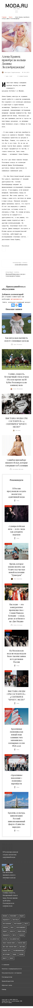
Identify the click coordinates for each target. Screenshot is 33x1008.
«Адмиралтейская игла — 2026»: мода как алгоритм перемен (16, 530)
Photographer (7, 923)
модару (22, 916)
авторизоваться (16, 299)
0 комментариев (23, 76)
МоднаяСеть (6, 919)
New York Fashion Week (10, 946)
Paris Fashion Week (9, 943)
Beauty (5, 958)
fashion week (22, 943)
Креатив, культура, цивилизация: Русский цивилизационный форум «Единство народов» (16, 819)
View (15, 323)
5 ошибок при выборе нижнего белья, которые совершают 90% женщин (16, 462)
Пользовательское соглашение (12, 973)
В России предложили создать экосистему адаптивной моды (16, 492)
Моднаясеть (6, 935)
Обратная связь (7, 985)
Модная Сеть (6, 950)
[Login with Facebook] (13, 305)
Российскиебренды (18, 950)
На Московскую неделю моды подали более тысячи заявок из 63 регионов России (16, 656)
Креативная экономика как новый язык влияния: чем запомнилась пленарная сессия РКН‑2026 (16, 737)
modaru (5, 916)
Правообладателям (8, 981)
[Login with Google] (16, 305)
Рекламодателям (7, 977)
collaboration (14, 939)
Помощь (4, 989)
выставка (22, 946)
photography (18, 923)
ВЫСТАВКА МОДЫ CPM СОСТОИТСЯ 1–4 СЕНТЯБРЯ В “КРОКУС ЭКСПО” (16, 422)
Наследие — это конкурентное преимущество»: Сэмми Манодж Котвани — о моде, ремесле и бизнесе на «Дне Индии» (16, 613)
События (5, 927)
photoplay (16, 919)
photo (26, 923)
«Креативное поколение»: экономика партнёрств (16, 779)
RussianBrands (20, 927)
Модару (5, 931)
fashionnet (13, 916)
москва (21, 954)
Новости (12, 931)
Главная (4, 17)
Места (14, 935)
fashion (21, 935)
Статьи (5, 939)
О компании (5, 964)
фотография (6, 954)
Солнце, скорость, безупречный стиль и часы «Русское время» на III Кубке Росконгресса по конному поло (16, 379)
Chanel (14, 954)
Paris (11, 958)
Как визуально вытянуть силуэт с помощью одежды (16, 339)
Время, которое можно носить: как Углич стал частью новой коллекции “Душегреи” (16, 569)
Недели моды (21, 931)
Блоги (10, 17)
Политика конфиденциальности (12, 969)
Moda (12, 927)
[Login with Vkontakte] (20, 305)
